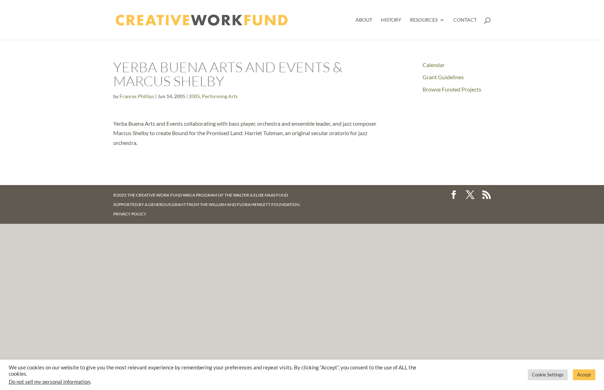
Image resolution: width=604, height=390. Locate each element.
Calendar (434, 64)
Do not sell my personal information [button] (49, 382)
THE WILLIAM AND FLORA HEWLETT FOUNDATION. (250, 204)
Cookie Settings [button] (547, 374)
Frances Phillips (137, 96)
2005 (194, 96)
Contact (465, 20)
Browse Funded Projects (452, 89)
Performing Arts (220, 96)
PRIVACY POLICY (129, 213)
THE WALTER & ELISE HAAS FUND (256, 195)
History (391, 20)
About (363, 20)
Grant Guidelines (443, 77)
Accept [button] (584, 374)
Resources (424, 20)
